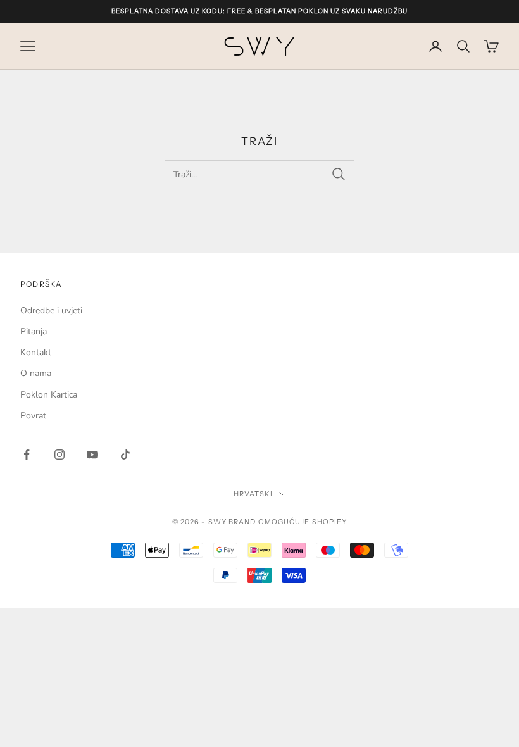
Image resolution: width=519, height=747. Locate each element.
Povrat (33, 416)
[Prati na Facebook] (26, 454)
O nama (35, 373)
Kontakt (35, 352)
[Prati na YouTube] (92, 454)
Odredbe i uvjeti (51, 310)
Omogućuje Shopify (302, 521)
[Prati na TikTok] (125, 454)
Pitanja (33, 331)
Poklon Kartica (48, 395)
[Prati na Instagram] (59, 454)
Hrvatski (253, 493)
